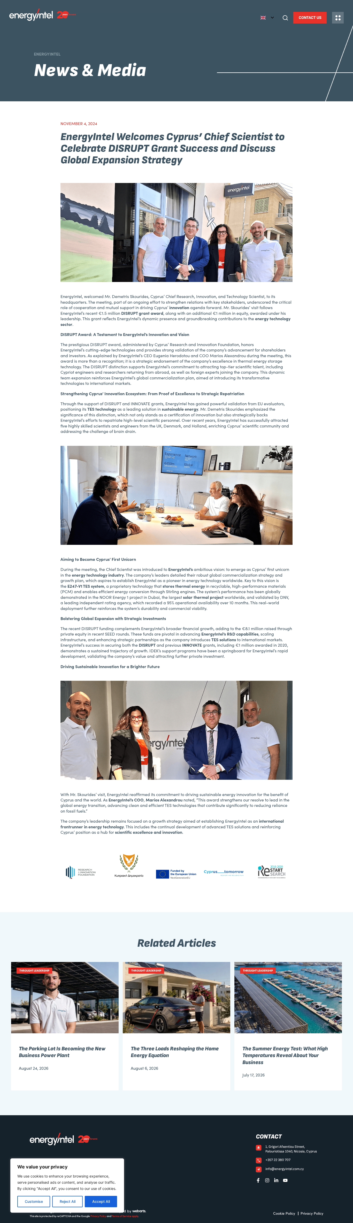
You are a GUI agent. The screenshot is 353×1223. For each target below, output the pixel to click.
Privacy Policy (98, 1216)
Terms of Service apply (125, 1216)
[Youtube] (285, 1180)
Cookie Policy (284, 1213)
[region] (67, 1185)
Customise (34, 1201)
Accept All (101, 1201)
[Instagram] (267, 1180)
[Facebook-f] (258, 1180)
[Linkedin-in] (276, 1180)
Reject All (67, 1201)
